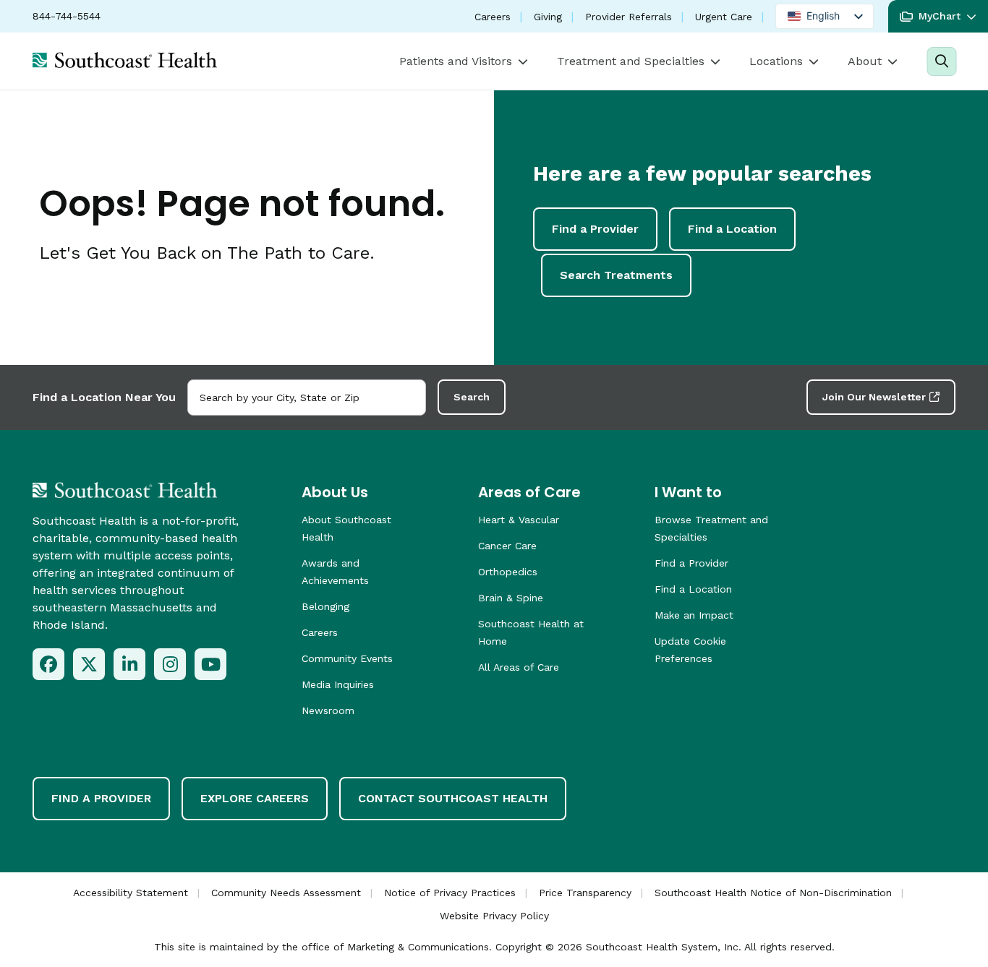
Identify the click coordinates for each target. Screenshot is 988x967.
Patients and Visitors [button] (455, 61)
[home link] (125, 490)
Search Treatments (616, 275)
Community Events (347, 658)
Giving (548, 16)
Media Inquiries (338, 684)
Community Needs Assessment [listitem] (286, 892)
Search (471, 397)
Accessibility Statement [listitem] (130, 892)
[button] (938, 16)
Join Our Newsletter (874, 397)
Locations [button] (776, 61)
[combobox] (306, 397)
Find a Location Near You (104, 397)
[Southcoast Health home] (125, 60)
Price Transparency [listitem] (585, 892)
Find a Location (732, 229)
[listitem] (48, 664)
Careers (492, 16)
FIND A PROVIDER (101, 798)
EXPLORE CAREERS (254, 798)
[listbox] (824, 16)
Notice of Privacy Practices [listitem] (450, 892)
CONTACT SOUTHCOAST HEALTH (453, 798)
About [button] (865, 61)
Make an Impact (694, 615)
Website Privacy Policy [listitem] (494, 915)
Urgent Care (723, 16)
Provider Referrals (628, 16)
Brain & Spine (510, 597)
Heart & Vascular (518, 519)
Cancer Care (507, 545)
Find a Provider (595, 229)
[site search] (941, 61)
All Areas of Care (518, 667)
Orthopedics (507, 571)
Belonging (325, 606)
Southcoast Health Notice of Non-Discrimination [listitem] (773, 892)
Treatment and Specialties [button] (630, 61)
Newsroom (328, 710)
